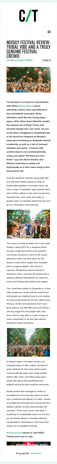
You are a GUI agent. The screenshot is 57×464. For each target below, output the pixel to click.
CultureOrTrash (35, 453)
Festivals (20, 60)
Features (11, 60)
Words (29, 60)
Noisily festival (26, 106)
